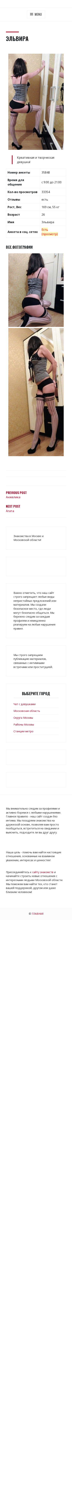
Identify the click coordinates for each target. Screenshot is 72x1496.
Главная (37, 913)
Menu (38, 14)
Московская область (26, 711)
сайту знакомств (42, 872)
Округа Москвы (23, 717)
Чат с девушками (24, 704)
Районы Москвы (23, 724)
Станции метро (23, 731)
